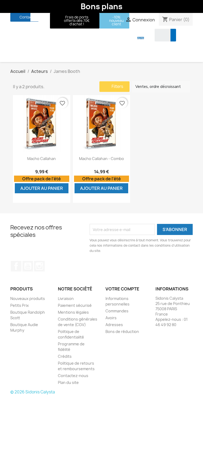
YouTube (27, 266)
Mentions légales (73, 312)
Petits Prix (19, 305)
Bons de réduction (122, 331)
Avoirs (111, 317)
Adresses (114, 324)
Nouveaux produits (27, 298)
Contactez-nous (73, 375)
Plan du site (68, 382)
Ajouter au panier (41, 188)
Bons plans (101, 6)
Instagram (39, 266)
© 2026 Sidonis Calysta (32, 392)
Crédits (65, 356)
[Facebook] (34, 17)
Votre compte (122, 289)
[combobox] (159, 35)
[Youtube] (44, 17)
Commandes (116, 310)
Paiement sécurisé (75, 305)
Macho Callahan (41, 158)
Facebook (16, 266)
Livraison (66, 298)
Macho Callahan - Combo (101, 158)
